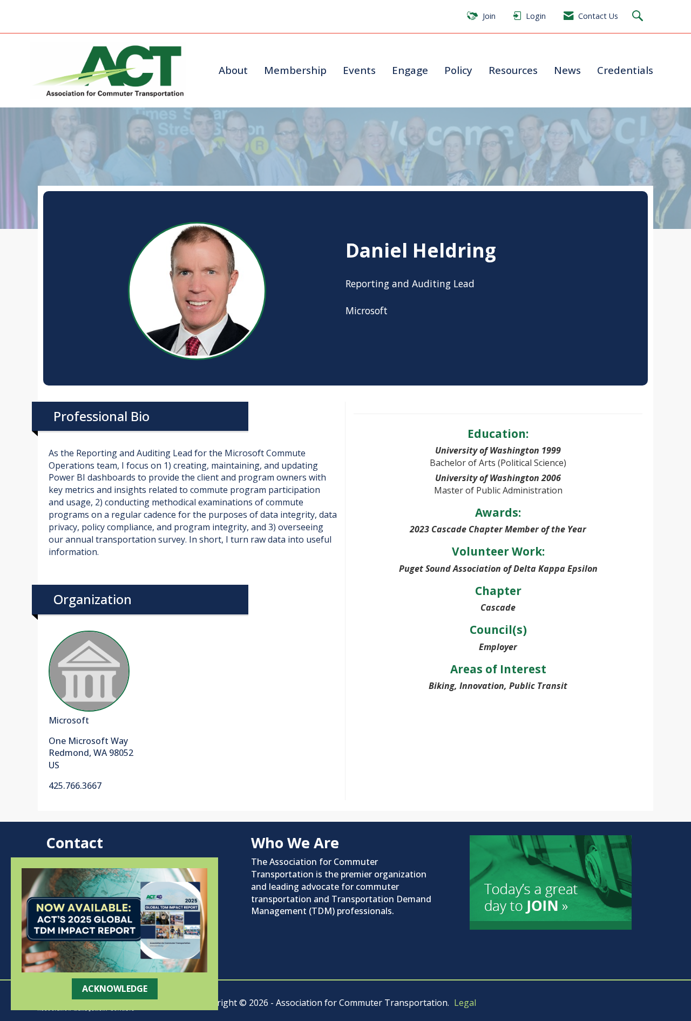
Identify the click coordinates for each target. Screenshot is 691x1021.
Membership (295, 70)
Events (359, 70)
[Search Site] (639, 16)
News (567, 70)
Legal (465, 1003)
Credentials (625, 70)
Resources (513, 70)
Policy (458, 70)
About (233, 70)
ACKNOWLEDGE (114, 989)
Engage (410, 70)
